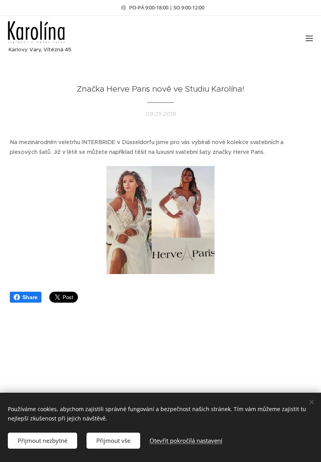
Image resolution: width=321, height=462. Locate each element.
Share (30, 297)
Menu (309, 38)
